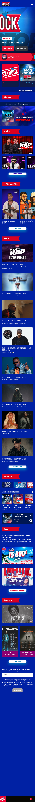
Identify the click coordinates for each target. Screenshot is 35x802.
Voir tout (17, 229)
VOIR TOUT (17, 467)
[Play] (31, 799)
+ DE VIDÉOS (17, 174)
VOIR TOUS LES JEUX (17, 590)
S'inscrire (17, 690)
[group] (17, 799)
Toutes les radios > (26, 91)
